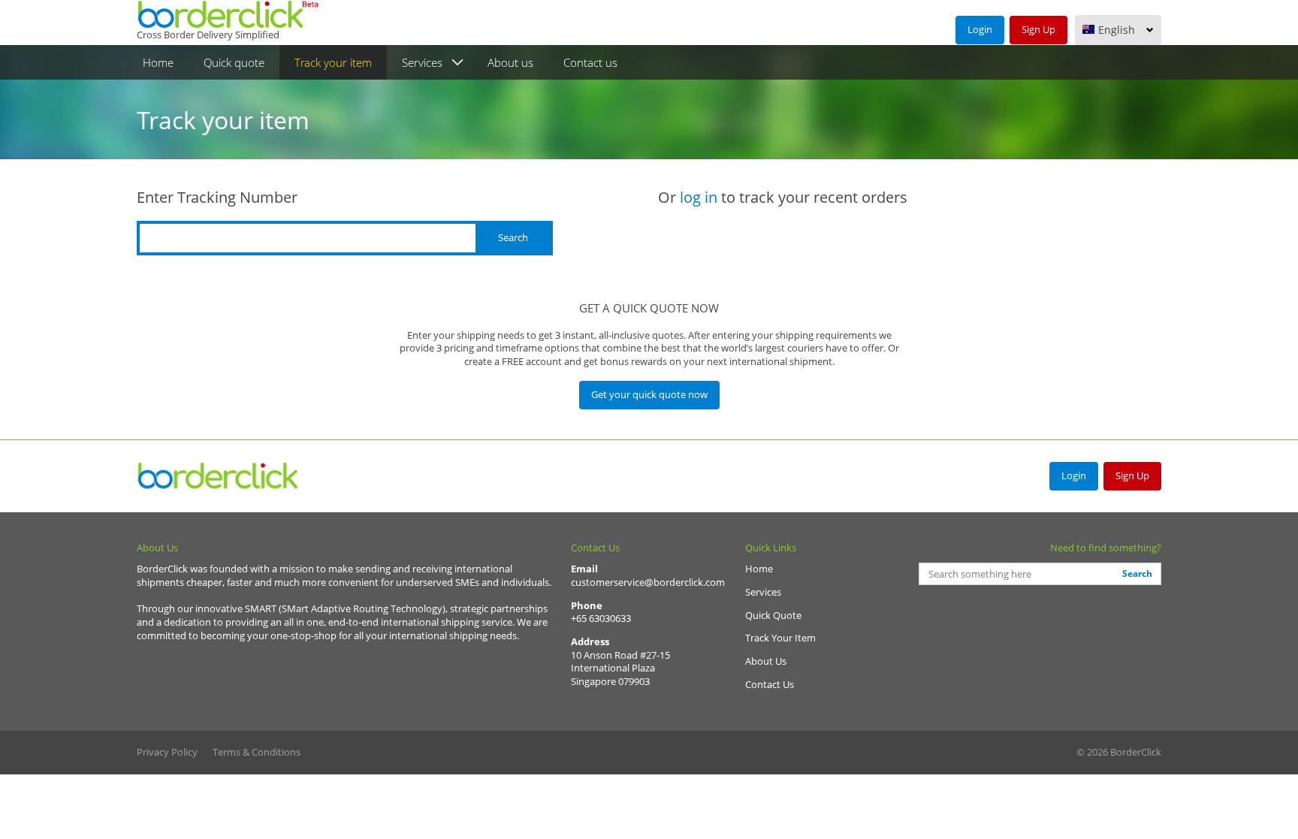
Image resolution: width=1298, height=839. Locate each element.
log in (698, 197)
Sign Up (1038, 29)
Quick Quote (773, 615)
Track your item (333, 62)
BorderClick (219, 476)
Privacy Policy (167, 752)
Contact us (590, 62)
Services (422, 62)
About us (510, 62)
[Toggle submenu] (457, 62)
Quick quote (234, 62)
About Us (765, 661)
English (1116, 30)
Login (979, 29)
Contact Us (769, 684)
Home (158, 62)
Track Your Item (780, 637)
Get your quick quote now (649, 394)
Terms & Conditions (256, 752)
